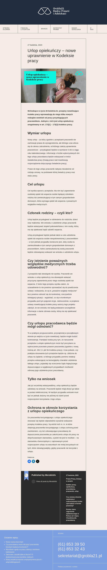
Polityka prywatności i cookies (67, 566)
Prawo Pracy (70, 479)
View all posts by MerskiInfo (46, 481)
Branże (44, 29)
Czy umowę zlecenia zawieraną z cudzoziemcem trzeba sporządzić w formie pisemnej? (74, 501)
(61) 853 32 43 (71, 549)
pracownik (70, 491)
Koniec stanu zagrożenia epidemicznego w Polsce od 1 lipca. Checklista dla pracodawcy (72, 514)
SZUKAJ (60, 533)
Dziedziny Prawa (57, 28)
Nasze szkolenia (76, 28)
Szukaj (102, 28)
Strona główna (6, 28)
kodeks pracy (71, 485)
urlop (76, 491)
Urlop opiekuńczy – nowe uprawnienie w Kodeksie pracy (52, 55)
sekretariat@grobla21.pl (80, 555)
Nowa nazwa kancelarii (14, 542)
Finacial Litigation (25, 28)
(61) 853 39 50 (71, 544)
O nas (91, 28)
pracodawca (70, 489)
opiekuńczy (70, 487)
